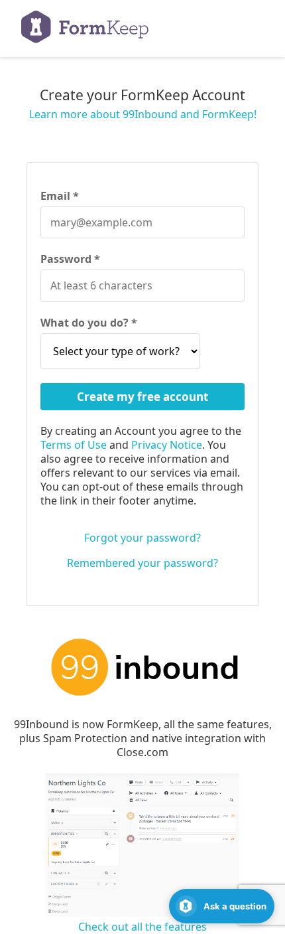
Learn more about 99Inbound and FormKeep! (142, 114)
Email (56, 196)
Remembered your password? (142, 563)
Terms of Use (73, 444)
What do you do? (85, 323)
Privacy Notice (166, 444)
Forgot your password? (142, 537)
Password (67, 259)
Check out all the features (142, 926)
